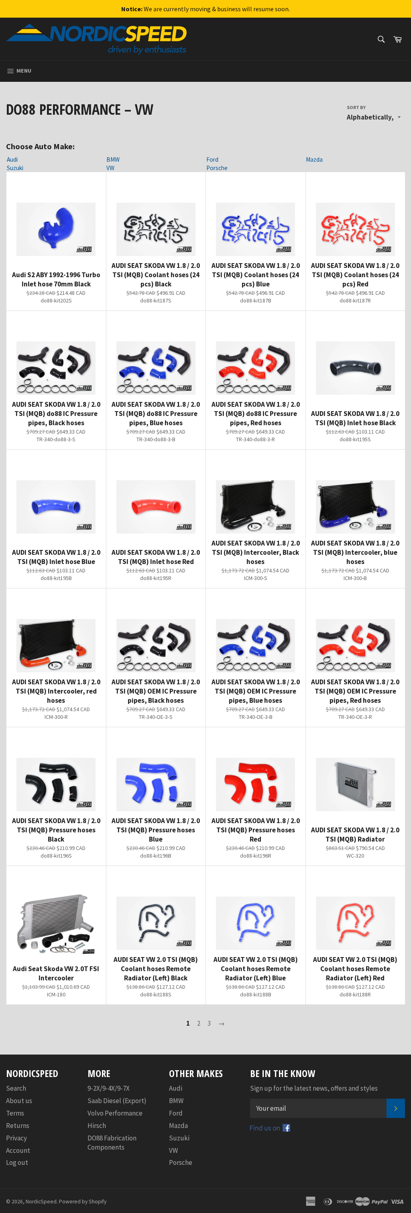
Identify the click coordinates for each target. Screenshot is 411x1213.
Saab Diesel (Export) (116, 1100)
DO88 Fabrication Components (111, 1143)
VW (110, 168)
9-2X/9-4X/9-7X (108, 1088)
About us (19, 1100)
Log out (17, 1162)
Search (16, 1088)
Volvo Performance (114, 1113)
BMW (113, 159)
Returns (17, 1125)
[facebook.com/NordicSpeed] (270, 1129)
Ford (212, 159)
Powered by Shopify (82, 1201)
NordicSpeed (41, 1201)
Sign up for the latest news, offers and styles (314, 1088)
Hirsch (96, 1125)
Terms (15, 1113)
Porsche (217, 168)
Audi (12, 159)
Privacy (16, 1138)
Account (18, 1150)
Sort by (356, 107)
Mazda (314, 159)
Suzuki (15, 168)
